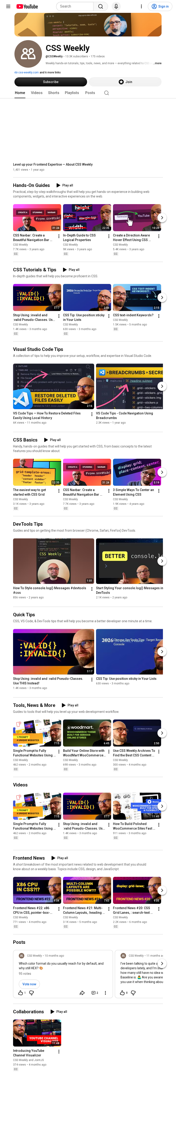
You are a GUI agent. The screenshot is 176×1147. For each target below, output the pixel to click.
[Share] (82, 992)
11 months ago (156, 955)
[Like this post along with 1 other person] (20, 993)
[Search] (100, 6)
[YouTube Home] (27, 6)
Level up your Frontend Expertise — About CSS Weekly (53, 164)
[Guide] (8, 6)
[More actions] (58, 236)
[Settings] (141, 6)
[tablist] (88, 92)
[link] (63, 975)
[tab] (19, 92)
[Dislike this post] (31, 993)
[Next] (162, 217)
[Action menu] (105, 992)
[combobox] (76, 6)
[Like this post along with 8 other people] (122, 993)
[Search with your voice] (116, 6)
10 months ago (54, 955)
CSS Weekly (20, 245)
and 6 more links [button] (50, 72)
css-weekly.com (28, 72)
